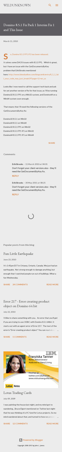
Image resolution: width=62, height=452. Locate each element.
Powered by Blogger (32, 440)
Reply (15, 175)
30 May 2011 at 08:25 (35, 182)
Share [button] (51, 143)
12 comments (20, 423)
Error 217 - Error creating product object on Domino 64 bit (26, 303)
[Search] (50, 5)
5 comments (19, 337)
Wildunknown (17, 5)
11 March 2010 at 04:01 (36, 164)
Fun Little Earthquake (18, 253)
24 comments (20, 284)
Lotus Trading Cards (17, 392)
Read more (53, 284)
